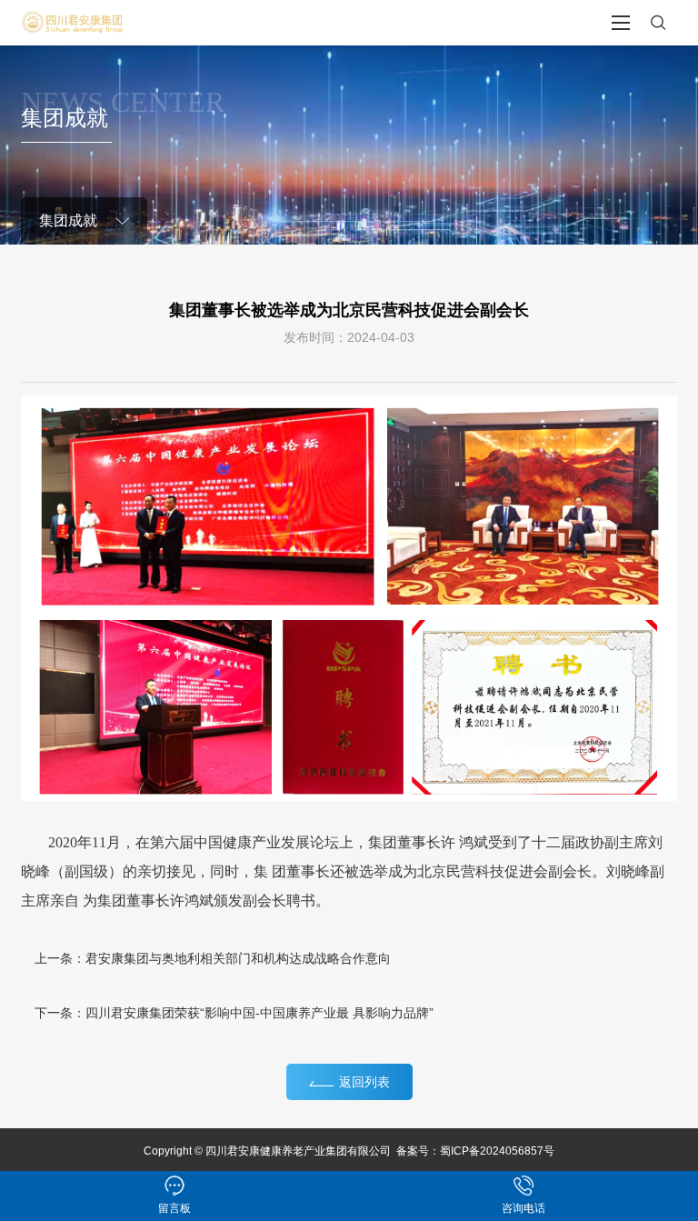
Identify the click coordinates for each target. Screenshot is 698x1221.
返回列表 (364, 1082)
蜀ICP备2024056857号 (497, 1151)
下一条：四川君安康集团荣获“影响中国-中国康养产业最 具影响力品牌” (234, 1013)
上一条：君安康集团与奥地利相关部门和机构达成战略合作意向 (213, 958)
